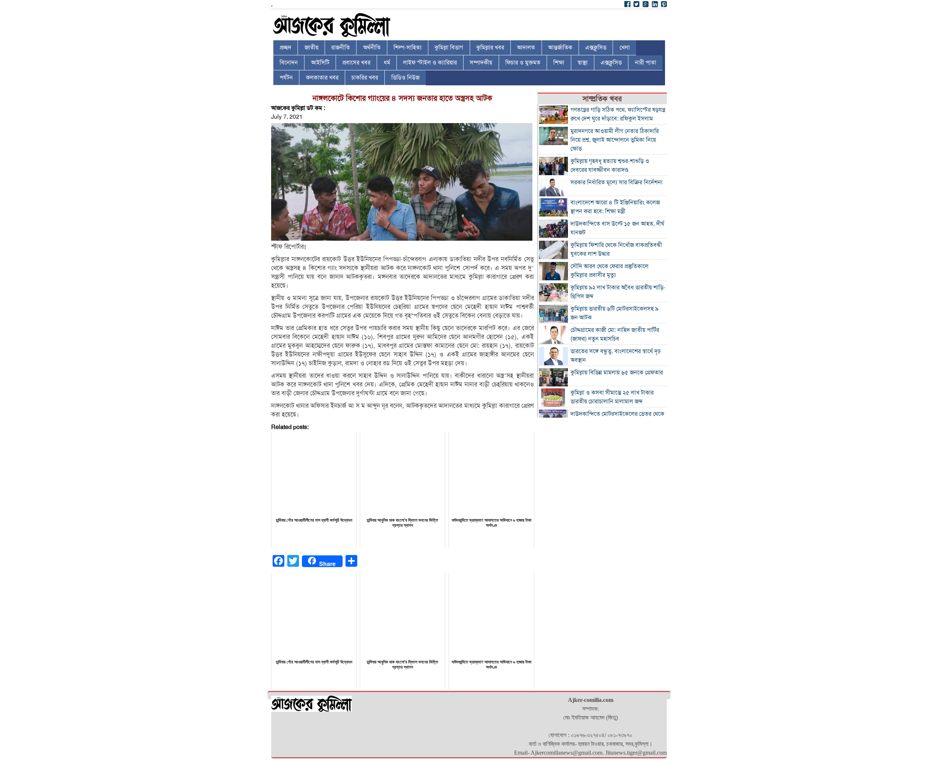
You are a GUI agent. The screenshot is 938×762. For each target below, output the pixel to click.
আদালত (526, 47)
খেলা (625, 47)
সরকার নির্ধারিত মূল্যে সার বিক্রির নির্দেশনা (616, 182)
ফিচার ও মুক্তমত (522, 62)
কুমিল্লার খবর (490, 47)
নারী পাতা (645, 62)
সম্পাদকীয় (481, 62)
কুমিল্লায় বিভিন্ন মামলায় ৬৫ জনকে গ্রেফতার (616, 372)
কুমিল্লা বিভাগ (449, 47)
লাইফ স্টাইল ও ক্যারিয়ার (430, 62)
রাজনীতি (340, 47)
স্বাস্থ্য (582, 62)
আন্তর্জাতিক (560, 47)
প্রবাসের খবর (356, 62)
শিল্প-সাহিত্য (408, 47)
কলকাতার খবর (322, 77)
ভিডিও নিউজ (405, 77)
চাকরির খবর (364, 77)
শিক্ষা (558, 62)
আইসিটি (320, 62)
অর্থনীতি (372, 47)
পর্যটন (286, 77)
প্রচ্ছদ (285, 47)
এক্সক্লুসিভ (595, 47)
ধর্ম (387, 62)
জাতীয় (311, 47)
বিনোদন (289, 62)
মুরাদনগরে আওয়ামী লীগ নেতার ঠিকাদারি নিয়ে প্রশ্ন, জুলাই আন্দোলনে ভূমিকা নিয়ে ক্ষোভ (614, 139)
